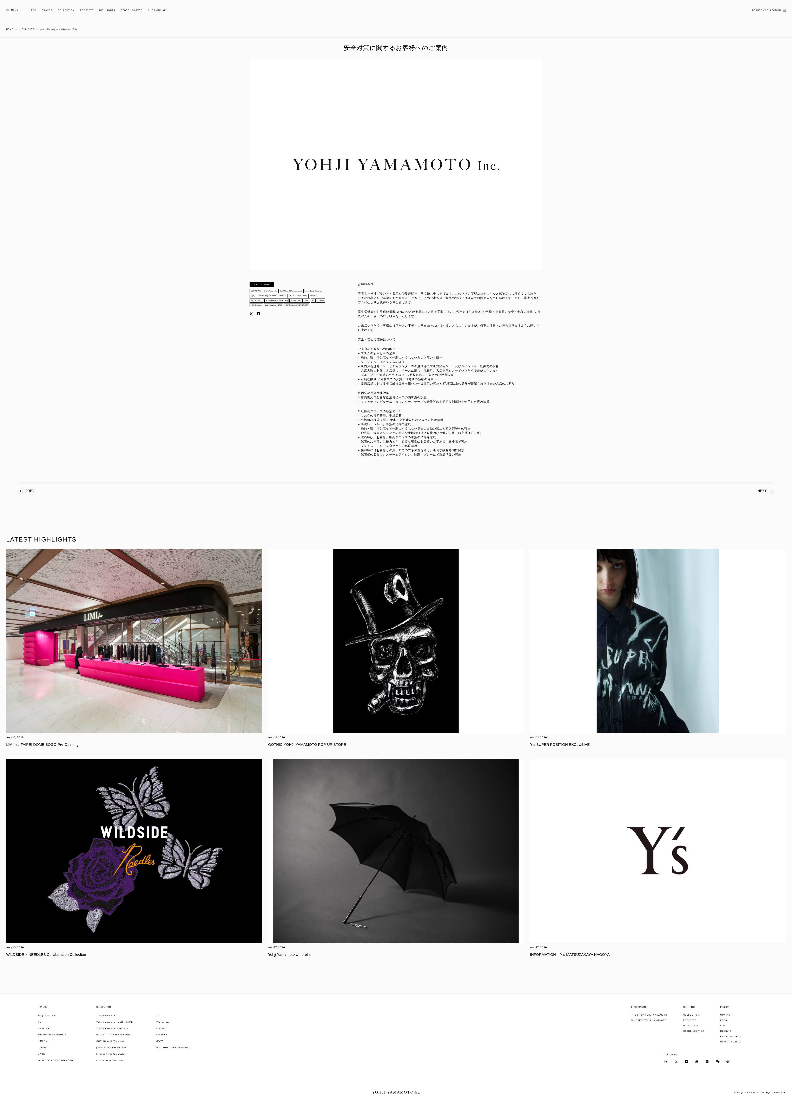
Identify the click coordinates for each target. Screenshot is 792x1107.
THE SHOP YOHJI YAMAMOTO (649, 1015)
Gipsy (253, 296)
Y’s (313, 300)
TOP (33, 10)
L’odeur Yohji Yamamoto (110, 1054)
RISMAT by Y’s (296, 300)
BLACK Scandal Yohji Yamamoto (291, 291)
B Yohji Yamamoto (270, 291)
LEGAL (724, 1020)
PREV (30, 491)
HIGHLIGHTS (107, 10)
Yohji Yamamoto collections (112, 1028)
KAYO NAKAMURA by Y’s (298, 296)
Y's (40, 1022)
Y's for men (44, 1028)
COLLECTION (66, 10)
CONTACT (726, 1015)
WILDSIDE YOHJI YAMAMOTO (55, 1060)
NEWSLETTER (729, 1042)
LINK (723, 1025)
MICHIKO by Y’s (257, 300)
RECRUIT (725, 1031)
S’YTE (306, 300)
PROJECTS (87, 10)
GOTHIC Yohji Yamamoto (267, 296)
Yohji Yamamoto (256, 305)
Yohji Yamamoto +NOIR (273, 305)
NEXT (762, 491)
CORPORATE (256, 291)
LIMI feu (313, 296)
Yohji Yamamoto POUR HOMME (296, 305)
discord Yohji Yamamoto (313, 291)
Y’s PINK (320, 300)
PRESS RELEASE (730, 1036)
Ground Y (282, 296)
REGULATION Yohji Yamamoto (277, 300)
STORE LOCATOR (132, 10)
